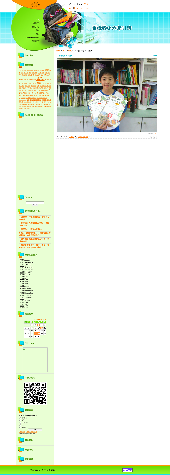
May (70, 51)
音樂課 (49, 100)
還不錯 (25, 423)
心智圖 (38, 83)
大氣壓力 (40, 95)
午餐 (43, 72)
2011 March (25, 274)
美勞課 (38, 104)
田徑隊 (44, 100)
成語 (20, 104)
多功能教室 (33, 100)
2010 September (26, 262)
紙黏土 (33, 104)
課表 (43, 93)
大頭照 (38, 75)
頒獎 (21, 95)
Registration (79, 8)
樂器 (32, 106)
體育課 (39, 100)
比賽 (31, 75)
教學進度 (34, 72)
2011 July (24, 284)
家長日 (26, 83)
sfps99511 (71, 137)
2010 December (26, 270)
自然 (44, 95)
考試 (42, 104)
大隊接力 (30, 88)
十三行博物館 (36, 102)
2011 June (24, 281)
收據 (20, 88)
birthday (23, 98)
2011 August (25, 286)
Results (22, 432)
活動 (28, 100)
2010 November (26, 267)
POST (155, 133)
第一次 (26, 72)
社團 (41, 102)
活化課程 (26, 75)
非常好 (25, 418)
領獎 (28, 108)
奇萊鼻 (47, 79)
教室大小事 (36, 90)
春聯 (29, 106)
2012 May (24, 305)
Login (87, 8)
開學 (30, 72)
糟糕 (24, 427)
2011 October (25, 288)
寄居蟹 (44, 83)
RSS (86, 4)
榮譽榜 (39, 93)
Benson (21, 79)
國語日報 (36, 88)
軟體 (20, 70)
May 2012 (40, 319)
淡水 (29, 102)
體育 (47, 70)
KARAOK (25, 104)
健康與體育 (30, 70)
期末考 (46, 90)
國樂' (20, 106)
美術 (34, 75)
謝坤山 (24, 70)
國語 (40, 78)
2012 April (24, 302)
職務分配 (36, 70)
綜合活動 (24, 93)
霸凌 (35, 95)
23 (35, 334)
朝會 (48, 83)
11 (42, 328)
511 (45, 75)
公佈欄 (48, 86)
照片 (42, 75)
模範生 (41, 106)
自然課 (37, 106)
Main (71, 8)
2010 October (25, 265)
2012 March (25, 300)
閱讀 (34, 79)
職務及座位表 (43, 88)
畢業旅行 (25, 106)
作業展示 (43, 86)
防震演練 (33, 85)
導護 (45, 102)
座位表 (24, 90)
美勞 (29, 104)
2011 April (24, 277)
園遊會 (21, 102)
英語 (28, 90)
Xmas (31, 95)
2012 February (26, 298)
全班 (48, 75)
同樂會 (48, 93)
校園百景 (27, 85)
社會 (48, 104)
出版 (47, 95)
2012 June (24, 307)
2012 (64, 51)
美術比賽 (30, 93)
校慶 (25, 108)
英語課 (26, 102)
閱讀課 (24, 88)
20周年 (21, 108)
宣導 (35, 93)
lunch (39, 72)
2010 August (25, 260)
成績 (42, 90)
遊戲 (31, 90)
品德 (22, 72)
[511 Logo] (35, 372)
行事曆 (21, 75)
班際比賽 (31, 83)
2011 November (26, 291)
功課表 (42, 70)
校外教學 (26, 95)
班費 (38, 85)
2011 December (26, 293)
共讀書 (49, 102)
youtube (28, 98)
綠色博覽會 (47, 106)
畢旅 (45, 104)
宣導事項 (47, 72)
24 (39, 334)
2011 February (26, 272)
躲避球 (26, 79)
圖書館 (30, 79)
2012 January (25, 295)
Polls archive (32, 432)
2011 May (24, 279)
